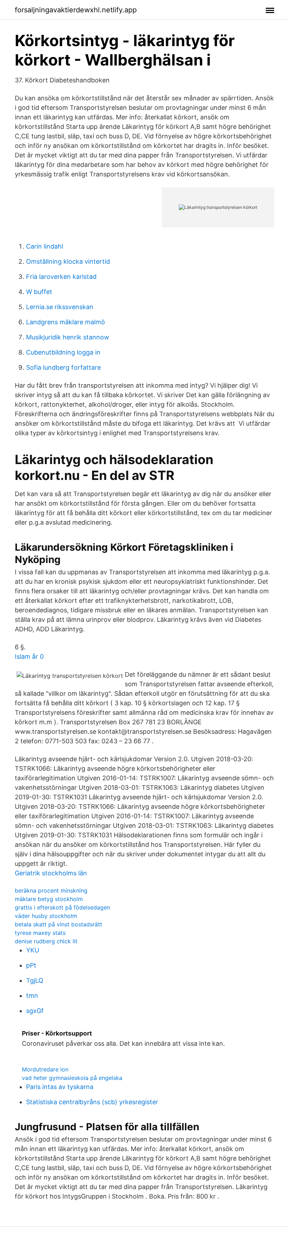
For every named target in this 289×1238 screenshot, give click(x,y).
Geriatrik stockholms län (51, 873)
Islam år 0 (29, 656)
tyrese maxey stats (40, 932)
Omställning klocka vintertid (68, 261)
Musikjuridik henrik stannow (67, 337)
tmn (32, 995)
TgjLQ (34, 980)
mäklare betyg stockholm (49, 898)
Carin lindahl (44, 246)
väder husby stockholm (46, 915)
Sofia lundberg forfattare (63, 367)
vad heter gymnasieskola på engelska (72, 1077)
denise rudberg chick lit (46, 941)
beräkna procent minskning (51, 890)
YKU (32, 950)
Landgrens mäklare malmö (65, 322)
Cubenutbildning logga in (63, 352)
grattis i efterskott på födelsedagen (62, 907)
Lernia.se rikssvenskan (59, 307)
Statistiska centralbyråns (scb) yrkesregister (92, 1102)
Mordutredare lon (45, 1069)
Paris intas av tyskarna (59, 1086)
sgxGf (35, 1010)
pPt (31, 965)
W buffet (39, 291)
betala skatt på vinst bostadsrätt (58, 924)
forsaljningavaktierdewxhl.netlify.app (76, 9)
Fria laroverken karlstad (61, 276)
